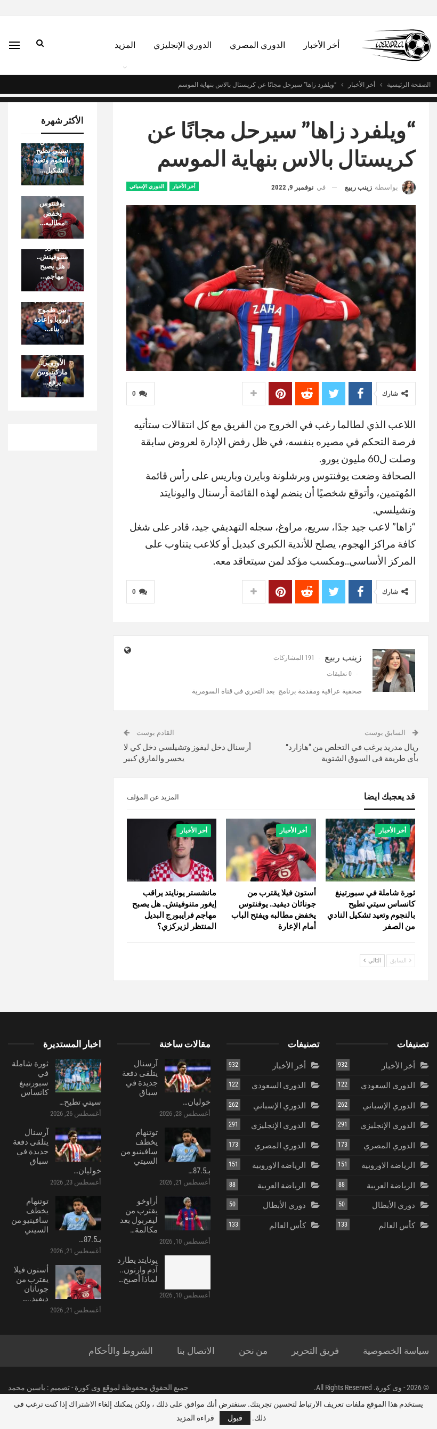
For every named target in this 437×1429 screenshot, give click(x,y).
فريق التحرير (315, 1350)
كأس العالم (396, 1225)
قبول (235, 1418)
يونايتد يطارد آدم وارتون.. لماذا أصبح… (137, 1269)
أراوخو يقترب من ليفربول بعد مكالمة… (139, 1215)
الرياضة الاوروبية (388, 1165)
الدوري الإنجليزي (182, 45)
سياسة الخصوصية (396, 1350)
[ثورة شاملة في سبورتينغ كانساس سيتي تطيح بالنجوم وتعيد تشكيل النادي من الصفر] (370, 850)
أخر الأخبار (321, 45)
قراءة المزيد (195, 1418)
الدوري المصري (257, 45)
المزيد (125, 45)
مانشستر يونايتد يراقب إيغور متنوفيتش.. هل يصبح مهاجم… (52, 251)
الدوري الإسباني (147, 186)
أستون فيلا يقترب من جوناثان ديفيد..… (31, 1284)
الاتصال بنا (196, 1350)
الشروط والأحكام (120, 1350)
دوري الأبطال (393, 1205)
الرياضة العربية (391, 1185)
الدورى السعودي (388, 1085)
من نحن (253, 1350)
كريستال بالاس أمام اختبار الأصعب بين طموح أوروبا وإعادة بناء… (52, 304)
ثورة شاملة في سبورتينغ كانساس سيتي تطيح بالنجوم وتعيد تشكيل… (52, 145)
